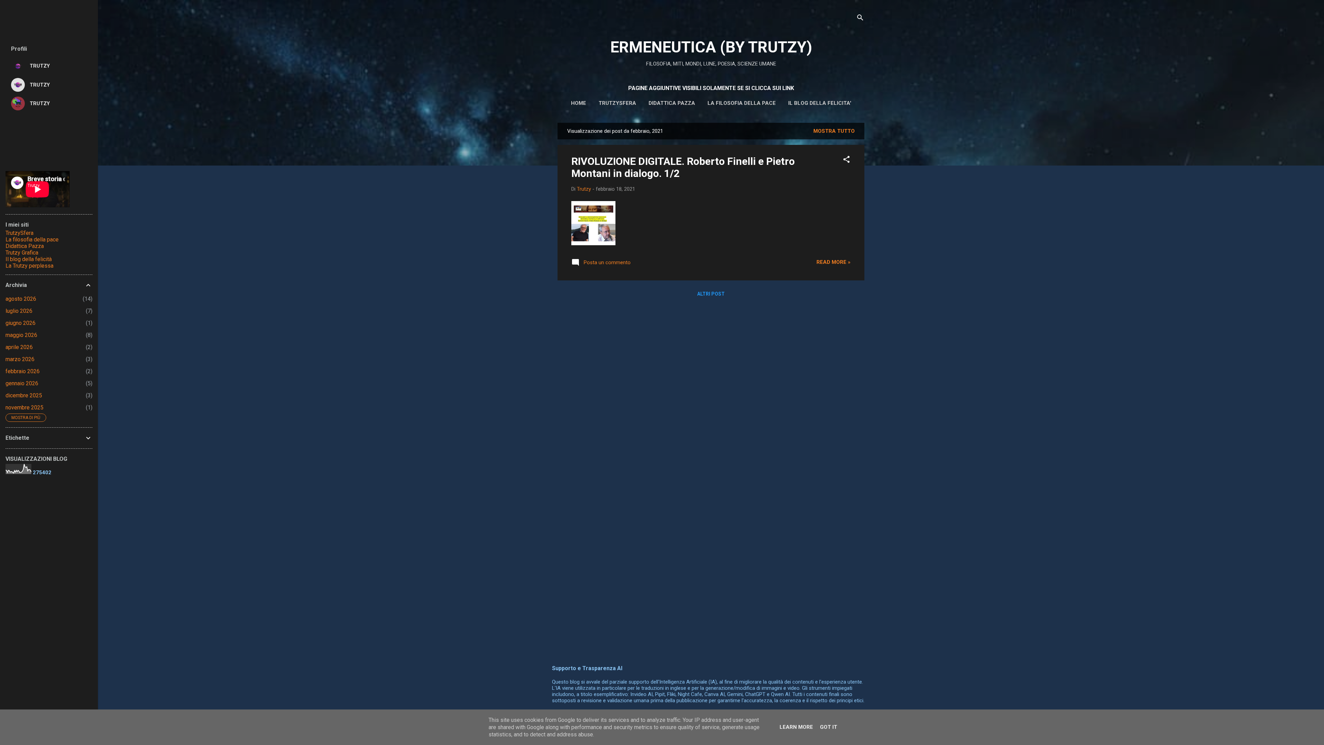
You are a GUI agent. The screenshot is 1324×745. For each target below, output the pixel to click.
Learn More (796, 727)
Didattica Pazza (25, 246)
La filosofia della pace (742, 103)
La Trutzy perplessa (29, 265)
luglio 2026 (19, 311)
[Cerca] (860, 18)
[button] (846, 160)
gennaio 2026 (22, 383)
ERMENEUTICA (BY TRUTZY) (711, 47)
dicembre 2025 (24, 395)
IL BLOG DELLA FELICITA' (819, 103)
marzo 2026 (20, 359)
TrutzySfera (19, 233)
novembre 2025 (24, 407)
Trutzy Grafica (22, 252)
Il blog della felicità (29, 259)
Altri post (711, 294)
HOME (578, 103)
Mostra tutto (834, 131)
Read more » (833, 262)
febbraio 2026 (23, 371)
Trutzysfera (617, 103)
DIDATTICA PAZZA (672, 103)
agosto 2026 (21, 299)
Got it (828, 727)
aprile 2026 (19, 347)
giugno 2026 (21, 323)
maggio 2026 (21, 335)
